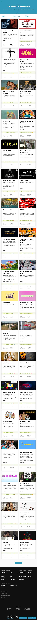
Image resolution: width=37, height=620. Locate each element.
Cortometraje (12, 9)
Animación (5, 9)
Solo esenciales (23, 617)
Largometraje (25, 9)
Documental (19, 9)
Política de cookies (10, 618)
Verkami (18, 1)
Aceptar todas (31, 617)
